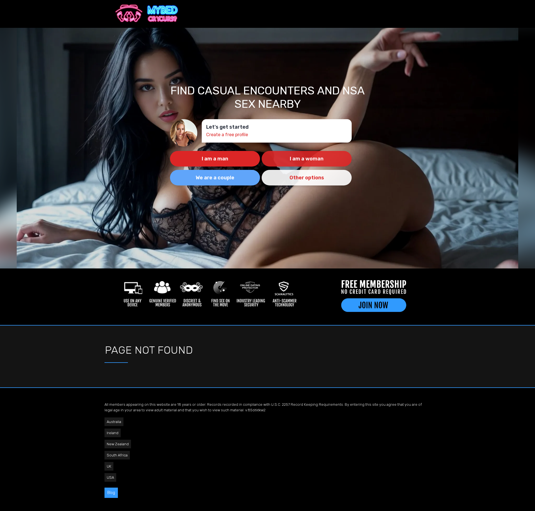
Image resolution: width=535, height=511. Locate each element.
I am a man (215, 159)
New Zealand (118, 444)
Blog (111, 492)
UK (109, 466)
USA (110, 477)
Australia (114, 422)
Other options (307, 178)
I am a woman (307, 159)
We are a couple (215, 178)
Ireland (112, 433)
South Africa (117, 455)
